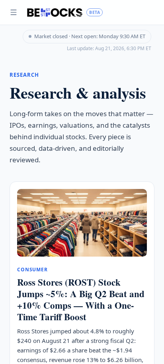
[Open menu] (13, 12)
